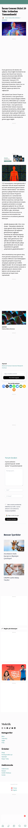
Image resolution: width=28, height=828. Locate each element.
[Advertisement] (14, 54)
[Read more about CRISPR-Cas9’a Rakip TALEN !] (14, 569)
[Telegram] (17, 386)
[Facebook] (3, 386)
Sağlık (3, 740)
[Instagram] (2, 728)
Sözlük (3, 775)
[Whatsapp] (14, 386)
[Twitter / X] (5, 728)
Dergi (3, 752)
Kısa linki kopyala (14, 378)
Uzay (3, 742)
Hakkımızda (5, 769)
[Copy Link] (24, 386)
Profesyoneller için (7, 755)
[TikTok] (10, 728)
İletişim (4, 771)
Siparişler (4, 757)
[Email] (20, 386)
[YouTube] (12, 728)
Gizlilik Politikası (6, 773)
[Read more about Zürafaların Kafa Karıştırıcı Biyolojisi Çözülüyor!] (14, 545)
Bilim (3, 736)
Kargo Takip (5, 759)
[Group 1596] (14, 158)
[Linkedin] (10, 386)
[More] (14, 389)
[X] (7, 386)
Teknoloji (4, 738)
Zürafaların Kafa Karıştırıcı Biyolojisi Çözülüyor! (11, 556)
